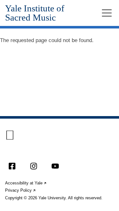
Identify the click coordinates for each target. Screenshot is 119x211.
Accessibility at (26, 183)
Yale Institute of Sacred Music (34, 13)
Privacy (20, 190)
